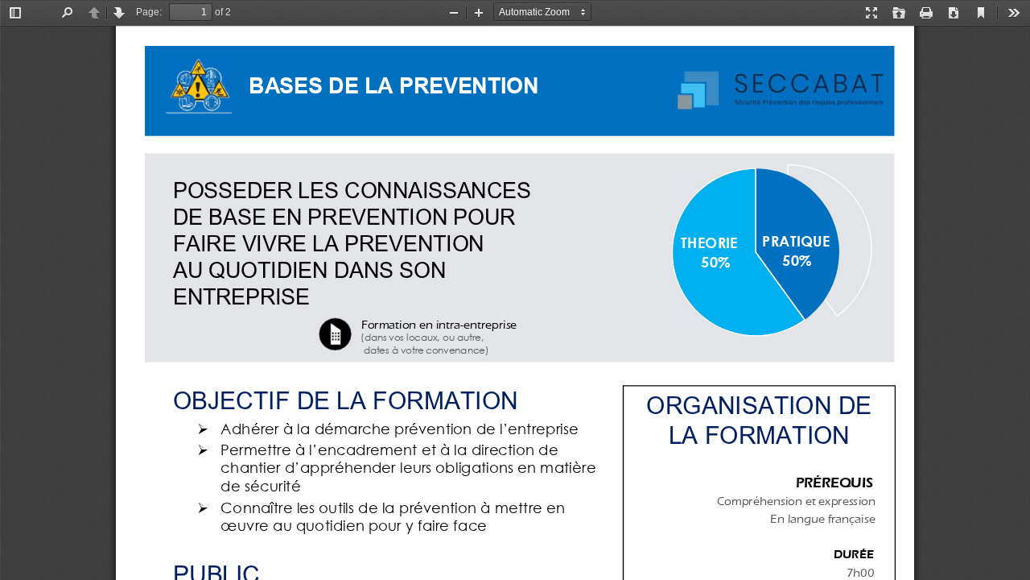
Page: (149, 12)
